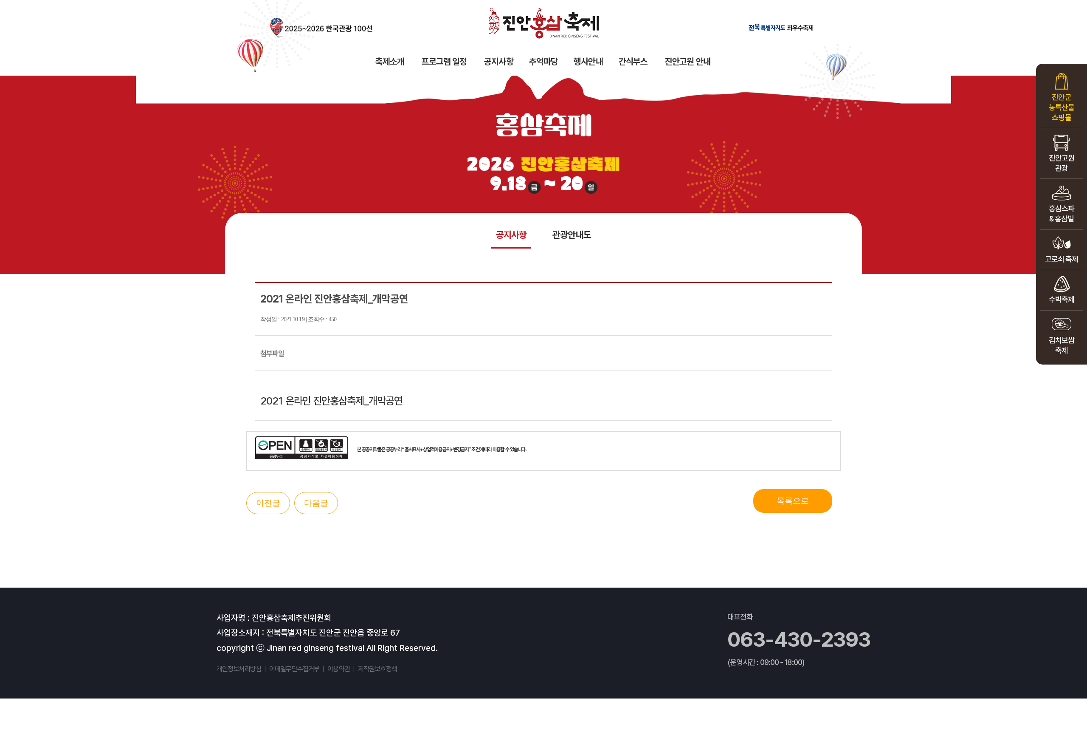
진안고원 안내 (687, 61)
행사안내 (588, 61)
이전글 (268, 502)
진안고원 (1061, 163)
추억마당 (543, 61)
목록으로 (793, 500)
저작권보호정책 (377, 669)
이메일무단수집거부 (294, 669)
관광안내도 (571, 234)
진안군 (1061, 107)
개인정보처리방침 (239, 669)
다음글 (316, 502)
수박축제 (1061, 299)
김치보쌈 (1061, 345)
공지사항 (498, 61)
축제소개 (389, 61)
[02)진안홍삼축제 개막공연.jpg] (543, 354)
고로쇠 (1062, 259)
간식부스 (633, 61)
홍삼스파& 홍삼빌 (1061, 213)
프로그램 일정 (444, 61)
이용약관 (338, 669)
